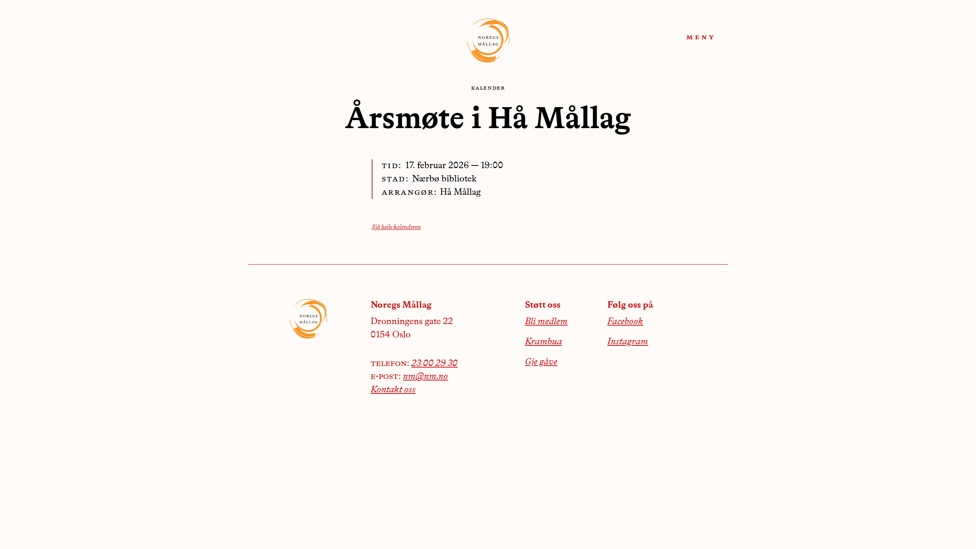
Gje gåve (541, 362)
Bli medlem (546, 321)
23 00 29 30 (434, 363)
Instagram (627, 342)
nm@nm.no (425, 376)
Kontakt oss (393, 390)
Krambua (543, 342)
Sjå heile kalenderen (396, 228)
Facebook (625, 321)
